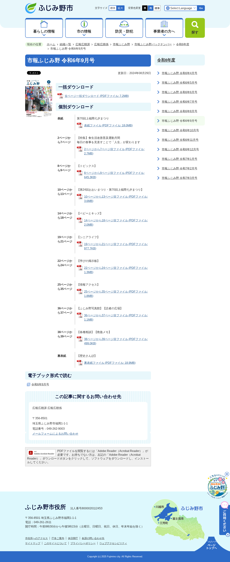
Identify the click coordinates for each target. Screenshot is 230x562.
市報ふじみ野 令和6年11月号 (180, 139)
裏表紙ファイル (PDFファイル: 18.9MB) (109, 362)
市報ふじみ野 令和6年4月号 (179, 73)
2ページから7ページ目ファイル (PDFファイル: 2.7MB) (114, 151)
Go (201, 8)
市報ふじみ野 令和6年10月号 (180, 130)
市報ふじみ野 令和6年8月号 (179, 111)
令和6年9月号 (40, 384)
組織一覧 (65, 44)
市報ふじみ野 (121, 44)
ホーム (51, 44)
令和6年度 (182, 44)
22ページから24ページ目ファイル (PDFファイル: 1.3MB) (116, 270)
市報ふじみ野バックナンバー (153, 44)
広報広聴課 (82, 44)
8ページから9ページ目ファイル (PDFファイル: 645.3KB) (114, 175)
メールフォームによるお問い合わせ (55, 433)
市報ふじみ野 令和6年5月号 (179, 82)
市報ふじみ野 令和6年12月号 (180, 149)
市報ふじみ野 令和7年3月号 (179, 177)
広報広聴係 (101, 44)
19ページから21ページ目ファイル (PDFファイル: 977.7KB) (116, 246)
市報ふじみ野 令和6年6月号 (179, 92)
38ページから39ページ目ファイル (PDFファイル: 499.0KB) (116, 341)
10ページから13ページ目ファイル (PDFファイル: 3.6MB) (116, 198)
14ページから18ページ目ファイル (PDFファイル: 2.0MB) (116, 222)
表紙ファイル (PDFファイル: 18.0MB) (108, 125)
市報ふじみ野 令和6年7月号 (179, 101)
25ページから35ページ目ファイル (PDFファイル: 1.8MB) (116, 293)
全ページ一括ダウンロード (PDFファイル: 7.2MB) (97, 95)
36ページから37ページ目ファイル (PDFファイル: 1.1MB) (116, 317)
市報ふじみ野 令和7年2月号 (179, 168)
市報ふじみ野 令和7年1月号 (179, 158)
